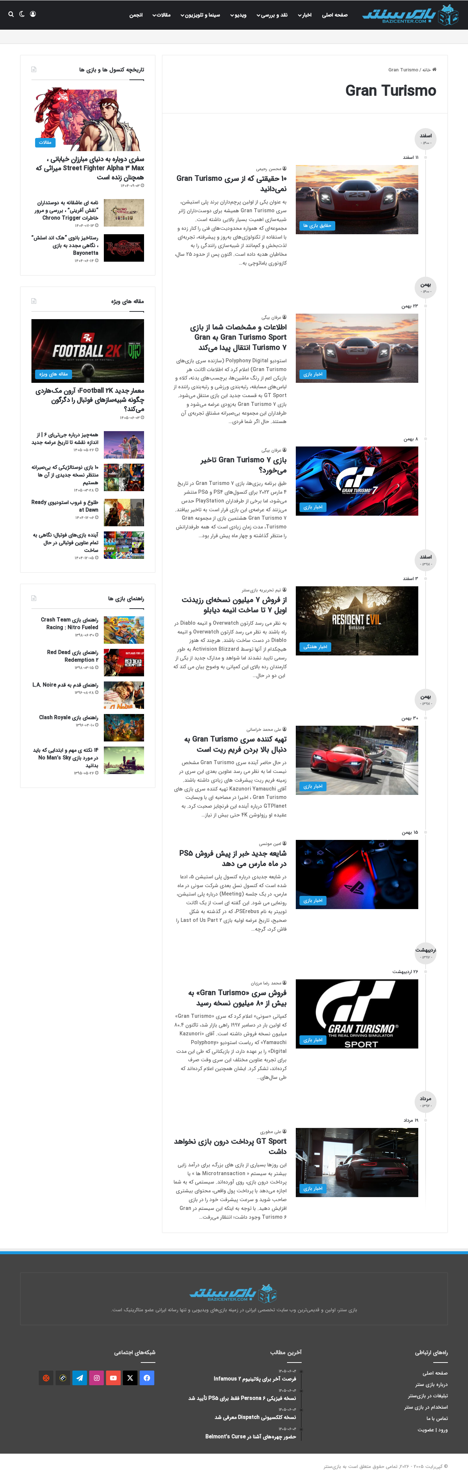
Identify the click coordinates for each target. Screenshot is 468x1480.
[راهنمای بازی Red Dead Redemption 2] (124, 662)
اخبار (307, 15)
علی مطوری (270, 1131)
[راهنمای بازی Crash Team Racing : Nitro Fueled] (124, 630)
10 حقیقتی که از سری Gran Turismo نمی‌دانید (232, 184)
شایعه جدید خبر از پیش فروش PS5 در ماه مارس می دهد (233, 859)
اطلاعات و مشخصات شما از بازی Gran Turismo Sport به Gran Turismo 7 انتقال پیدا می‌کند (238, 338)
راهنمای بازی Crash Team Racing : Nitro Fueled (69, 624)
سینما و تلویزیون (202, 15)
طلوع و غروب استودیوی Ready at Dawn (64, 506)
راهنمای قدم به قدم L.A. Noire (65, 685)
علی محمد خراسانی (263, 729)
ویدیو (240, 15)
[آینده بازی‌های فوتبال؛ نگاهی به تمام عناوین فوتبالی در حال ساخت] (124, 545)
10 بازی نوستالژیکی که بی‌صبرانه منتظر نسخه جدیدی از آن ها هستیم (64, 475)
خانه (427, 70)
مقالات (163, 15)
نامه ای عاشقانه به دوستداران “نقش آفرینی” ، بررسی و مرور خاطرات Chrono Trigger (66, 210)
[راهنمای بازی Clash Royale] (124, 727)
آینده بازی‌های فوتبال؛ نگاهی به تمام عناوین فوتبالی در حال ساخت (65, 542)
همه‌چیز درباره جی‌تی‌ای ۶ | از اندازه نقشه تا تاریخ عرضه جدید (64, 438)
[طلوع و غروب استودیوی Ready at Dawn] (124, 512)
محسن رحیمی (268, 168)
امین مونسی (270, 843)
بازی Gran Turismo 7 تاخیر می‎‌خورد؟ (244, 465)
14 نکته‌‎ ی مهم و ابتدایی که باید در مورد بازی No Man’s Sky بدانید (65, 758)
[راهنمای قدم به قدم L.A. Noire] (124, 695)
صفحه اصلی (335, 15)
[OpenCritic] (46, 1378)
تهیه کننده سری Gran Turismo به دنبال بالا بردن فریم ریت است (235, 744)
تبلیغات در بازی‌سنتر (428, 1396)
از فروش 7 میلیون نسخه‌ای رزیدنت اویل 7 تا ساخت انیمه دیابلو (234, 605)
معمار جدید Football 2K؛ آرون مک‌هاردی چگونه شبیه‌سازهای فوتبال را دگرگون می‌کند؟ (89, 400)
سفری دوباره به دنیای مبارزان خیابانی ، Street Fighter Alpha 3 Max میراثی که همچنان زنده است (90, 168)
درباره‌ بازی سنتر (432, 1385)
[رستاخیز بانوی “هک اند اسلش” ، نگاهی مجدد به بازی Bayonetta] (124, 248)
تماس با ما (437, 1419)
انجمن (136, 15)
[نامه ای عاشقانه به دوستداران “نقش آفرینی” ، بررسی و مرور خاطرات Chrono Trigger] (124, 213)
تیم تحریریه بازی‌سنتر (261, 590)
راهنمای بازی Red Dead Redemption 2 (72, 656)
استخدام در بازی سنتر (426, 1407)
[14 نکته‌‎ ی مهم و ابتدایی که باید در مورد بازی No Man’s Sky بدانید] (124, 760)
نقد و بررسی (274, 15)
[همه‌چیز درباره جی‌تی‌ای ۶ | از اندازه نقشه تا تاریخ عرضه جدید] (124, 445)
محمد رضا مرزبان (266, 983)
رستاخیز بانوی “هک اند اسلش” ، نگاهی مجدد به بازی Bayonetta (64, 245)
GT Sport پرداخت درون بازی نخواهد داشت (230, 1147)
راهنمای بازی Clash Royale (68, 718)
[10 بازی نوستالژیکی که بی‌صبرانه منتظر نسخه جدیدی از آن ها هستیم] (124, 477)
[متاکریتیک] (63, 1378)
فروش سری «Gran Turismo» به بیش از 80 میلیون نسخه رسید (237, 998)
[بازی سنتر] (411, 15)
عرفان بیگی (271, 317)
